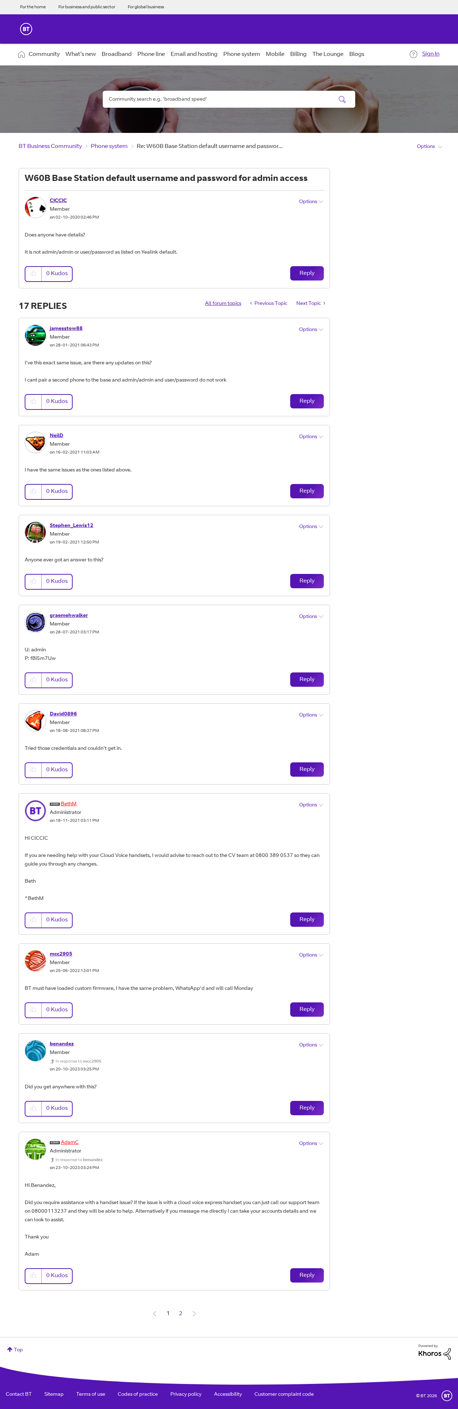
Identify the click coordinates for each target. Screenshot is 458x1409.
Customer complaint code (284, 1394)
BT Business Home (26, 29)
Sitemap (54, 1394)
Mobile (275, 54)
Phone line (151, 54)
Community (44, 54)
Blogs (356, 54)
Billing (298, 54)
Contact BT (19, 1394)
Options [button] (426, 146)
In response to (78, 1061)
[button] (33, 274)
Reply (307, 273)
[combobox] (229, 99)
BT (447, 1395)
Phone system (241, 54)
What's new (80, 54)
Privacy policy (185, 1394)
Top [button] (18, 1350)
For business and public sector (86, 7)
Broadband (117, 54)
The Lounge (328, 54)
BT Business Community (50, 146)
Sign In (430, 54)
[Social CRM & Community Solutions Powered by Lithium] (435, 1352)
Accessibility (228, 1394)
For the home (33, 7)
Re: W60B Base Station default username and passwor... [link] (210, 146)
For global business (146, 7)
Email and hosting (194, 54)
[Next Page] (194, 1314)
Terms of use (90, 1394)
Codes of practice (138, 1394)
